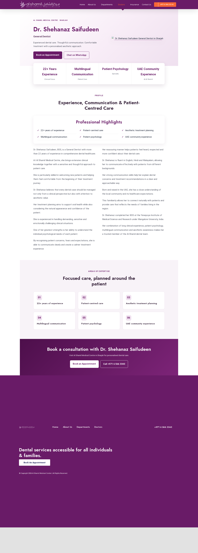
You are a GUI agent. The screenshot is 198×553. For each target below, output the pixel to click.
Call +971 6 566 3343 (114, 364)
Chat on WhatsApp (76, 55)
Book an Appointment (47, 55)
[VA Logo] (27, 427)
